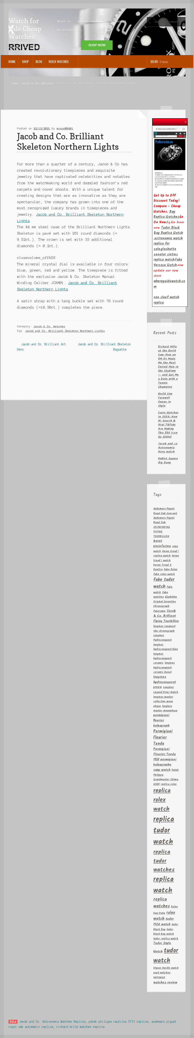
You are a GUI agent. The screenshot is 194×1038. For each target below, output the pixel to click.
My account (65, 29)
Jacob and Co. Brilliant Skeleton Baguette (104, 346)
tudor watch (165, 956)
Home (12, 61)
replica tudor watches (164, 861)
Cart (103, 21)
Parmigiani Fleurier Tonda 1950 (164, 754)
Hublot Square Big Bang (168, 460)
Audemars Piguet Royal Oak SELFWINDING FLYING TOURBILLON (163, 527)
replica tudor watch (163, 831)
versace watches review (165, 980)
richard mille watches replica (81, 1026)
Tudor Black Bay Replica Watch (168, 230)
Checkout (120, 21)
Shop (25, 61)
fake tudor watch (164, 583)
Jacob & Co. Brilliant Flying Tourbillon (166, 616)
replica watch (163, 885)
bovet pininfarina (162, 544)
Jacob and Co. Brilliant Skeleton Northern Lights (65, 330)
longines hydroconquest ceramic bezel (164, 667)
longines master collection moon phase (163, 701)
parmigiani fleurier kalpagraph (161, 720)
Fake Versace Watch (168, 262)
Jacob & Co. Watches (37, 83)
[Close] (185, 120)
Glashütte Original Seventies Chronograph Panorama (165, 604)
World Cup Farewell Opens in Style (165, 399)
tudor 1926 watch (163, 921)
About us (64, 21)
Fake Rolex (170, 570)
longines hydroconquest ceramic (162, 658)
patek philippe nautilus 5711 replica (118, 1021)
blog (39, 61)
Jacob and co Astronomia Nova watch (167, 447)
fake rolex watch (164, 574)
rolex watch (164, 916)
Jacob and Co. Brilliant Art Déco (41, 346)
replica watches (161, 903)
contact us (85, 21)
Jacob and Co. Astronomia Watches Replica (52, 1021)
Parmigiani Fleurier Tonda (162, 737)
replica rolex (168, 784)
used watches (161, 973)
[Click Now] (170, 157)
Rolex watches (59, 61)
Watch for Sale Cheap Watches (25, 29)
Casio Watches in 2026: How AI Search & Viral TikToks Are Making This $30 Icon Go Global (168, 424)
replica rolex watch (162, 800)
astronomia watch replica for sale (168, 244)
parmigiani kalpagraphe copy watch (164, 764)
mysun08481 (65, 128)
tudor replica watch (165, 939)
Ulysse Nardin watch (166, 968)
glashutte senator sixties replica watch (166, 254)
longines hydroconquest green (164, 682)
